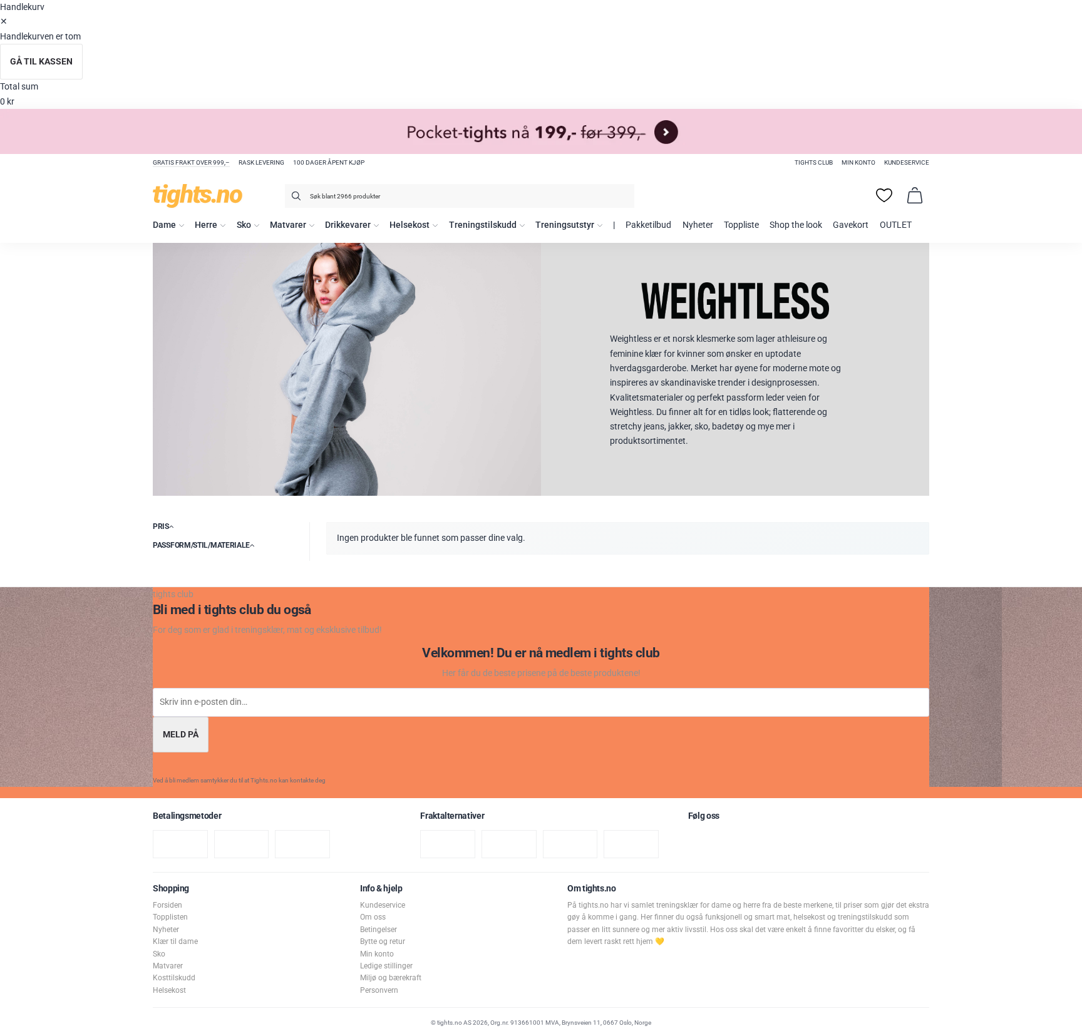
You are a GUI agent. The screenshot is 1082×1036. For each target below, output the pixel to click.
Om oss (373, 917)
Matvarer (288, 225)
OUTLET (896, 225)
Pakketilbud (648, 225)
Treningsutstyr (564, 225)
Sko (244, 225)
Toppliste (741, 225)
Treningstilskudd (483, 225)
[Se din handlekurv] (914, 195)
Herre (206, 225)
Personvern (379, 990)
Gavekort (850, 225)
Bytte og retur (382, 941)
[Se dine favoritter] (884, 195)
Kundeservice (906, 162)
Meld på (180, 734)
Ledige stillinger (386, 966)
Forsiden (167, 905)
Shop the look (796, 225)
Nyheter (698, 225)
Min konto (858, 162)
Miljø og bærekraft (390, 977)
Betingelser (378, 929)
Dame (164, 225)
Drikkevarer (348, 225)
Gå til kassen (41, 61)
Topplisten (170, 917)
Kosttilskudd (174, 977)
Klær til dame (175, 941)
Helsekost (409, 225)
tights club (814, 162)
